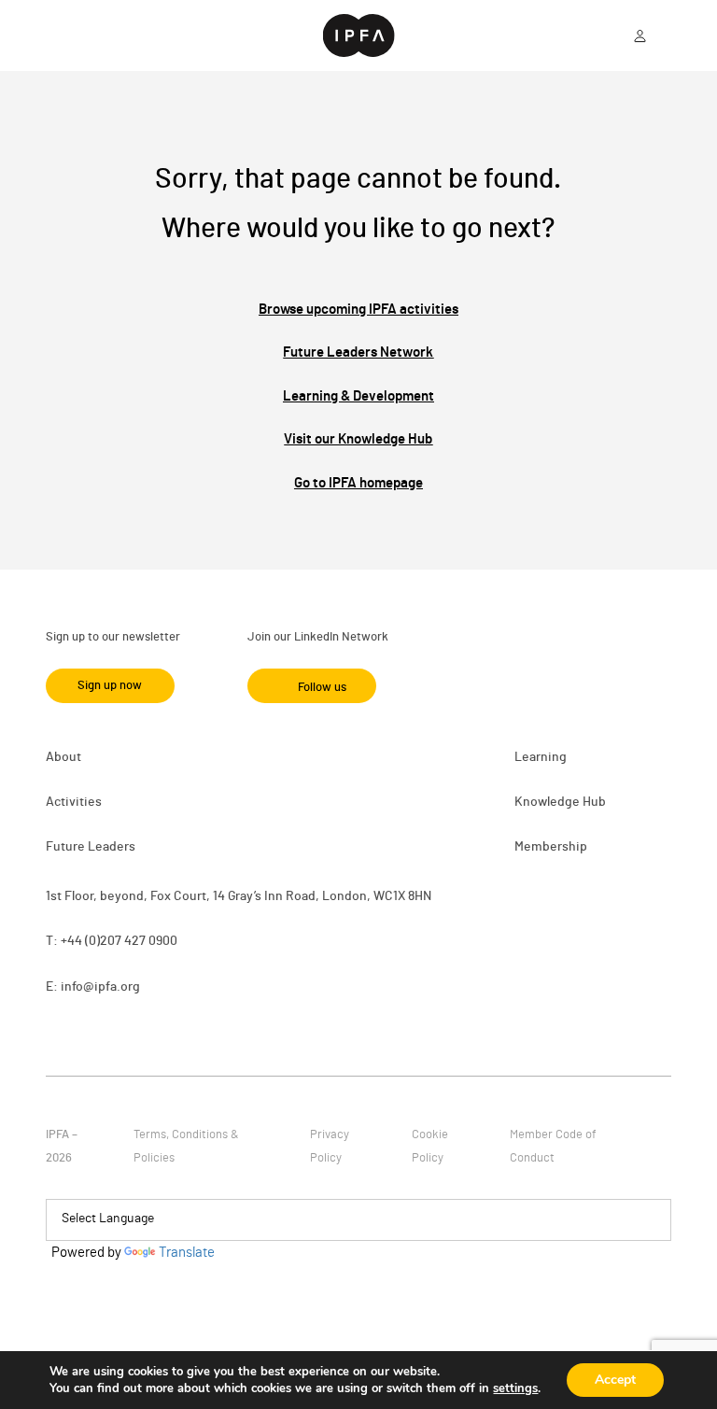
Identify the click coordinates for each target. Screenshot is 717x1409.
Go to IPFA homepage (358, 483)
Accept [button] (615, 1379)
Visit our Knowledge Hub (358, 439)
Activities (74, 802)
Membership (550, 846)
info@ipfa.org (100, 986)
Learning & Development (358, 396)
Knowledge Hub (560, 802)
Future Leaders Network (358, 352)
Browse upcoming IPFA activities (358, 310)
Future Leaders (90, 846)
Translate (187, 1253)
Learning (540, 757)
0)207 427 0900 (133, 941)
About (63, 757)
